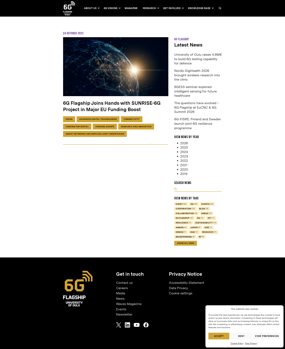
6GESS (206, 213)
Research (149, 8)
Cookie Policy (237, 343)
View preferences (267, 336)
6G (194, 204)
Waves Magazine (128, 304)
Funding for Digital (77, 126)
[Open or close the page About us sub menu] (99, 8)
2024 (184, 152)
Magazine (131, 8)
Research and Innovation (136, 126)
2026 (184, 143)
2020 (184, 169)
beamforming (185, 237)
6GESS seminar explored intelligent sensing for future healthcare (195, 91)
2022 (184, 161)
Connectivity (132, 119)
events (207, 204)
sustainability (205, 223)
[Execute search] (175, 189)
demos (181, 232)
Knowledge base (199, 8)
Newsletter (124, 314)
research (209, 232)
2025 (184, 147)
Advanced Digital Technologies (98, 119)
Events (121, 309)
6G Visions (110, 8)
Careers (122, 288)
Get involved (172, 8)
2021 (183, 165)
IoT (211, 218)
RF (201, 237)
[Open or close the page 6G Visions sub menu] (119, 8)
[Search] (220, 8)
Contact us (124, 283)
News (120, 298)
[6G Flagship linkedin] (127, 325)
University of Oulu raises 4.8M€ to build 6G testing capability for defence (198, 59)
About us (90, 8)
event (181, 204)
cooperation (185, 209)
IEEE (208, 227)
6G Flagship (184, 218)
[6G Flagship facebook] (146, 325)
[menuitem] (90, 8)
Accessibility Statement (186, 283)
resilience (183, 223)
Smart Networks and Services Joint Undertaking (95, 134)
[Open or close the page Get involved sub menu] (183, 8)
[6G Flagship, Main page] (78, 288)
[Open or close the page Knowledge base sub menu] (213, 8)
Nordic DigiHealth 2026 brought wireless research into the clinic (197, 75)
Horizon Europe (104, 126)
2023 (184, 156)
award (181, 227)
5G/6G (69, 119)
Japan (195, 227)
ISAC (194, 232)
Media (120, 293)
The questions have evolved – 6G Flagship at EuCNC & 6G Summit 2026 (196, 107)
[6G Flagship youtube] (137, 325)
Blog (203, 209)
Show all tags (185, 243)
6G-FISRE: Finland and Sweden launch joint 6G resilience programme (197, 123)
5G (200, 218)
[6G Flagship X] (118, 325)
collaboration (186, 213)
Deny (241, 336)
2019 (183, 174)
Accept (219, 336)
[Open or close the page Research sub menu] (158, 8)
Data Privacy (251, 343)
